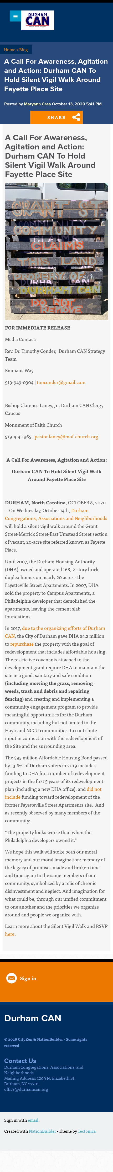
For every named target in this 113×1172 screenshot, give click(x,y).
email (33, 1119)
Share (56, 117)
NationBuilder (42, 1130)
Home (11, 49)
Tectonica (87, 1130)
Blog (23, 49)
